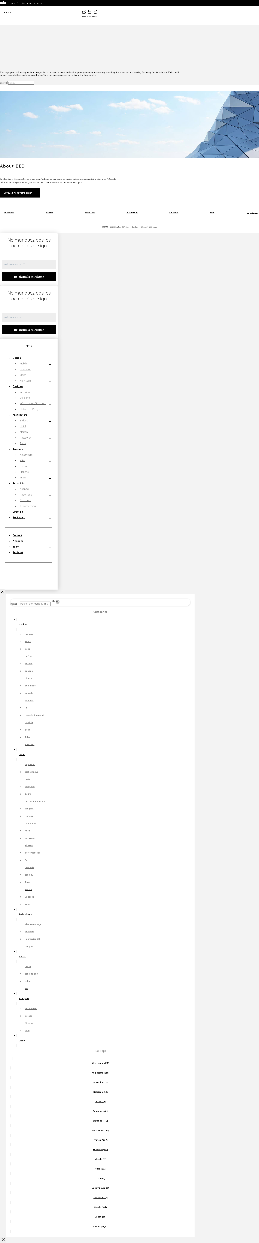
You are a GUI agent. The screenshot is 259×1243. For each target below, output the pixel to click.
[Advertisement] (129, 48)
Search (3, 82)
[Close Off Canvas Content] (2, 592)
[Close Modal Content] (3, 1240)
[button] (6, 13)
